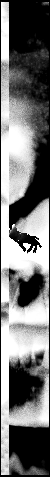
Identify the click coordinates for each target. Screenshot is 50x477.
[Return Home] (2, 1)
